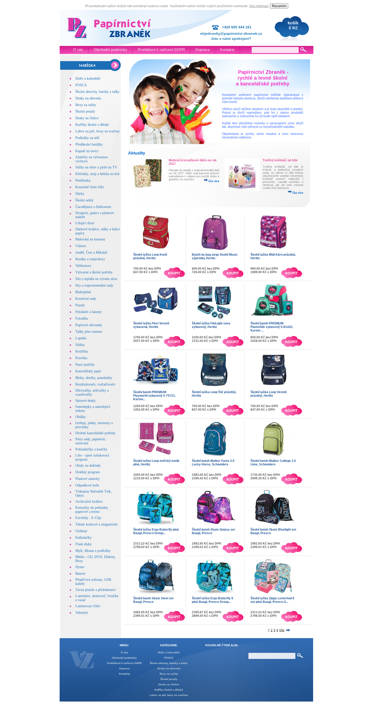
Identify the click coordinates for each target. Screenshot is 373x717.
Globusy (81, 531)
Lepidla (80, 338)
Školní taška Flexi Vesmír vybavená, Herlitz (151, 325)
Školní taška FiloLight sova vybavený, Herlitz (211, 325)
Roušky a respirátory (90, 259)
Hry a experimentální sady (94, 285)
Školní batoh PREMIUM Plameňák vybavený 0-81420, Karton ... (271, 327)
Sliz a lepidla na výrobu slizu (96, 279)
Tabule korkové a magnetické (96, 524)
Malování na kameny (90, 239)
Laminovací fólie (87, 606)
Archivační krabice (89, 501)
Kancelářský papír (88, 371)
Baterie (80, 573)
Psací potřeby (85, 364)
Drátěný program (87, 472)
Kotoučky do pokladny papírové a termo (91, 510)
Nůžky (80, 345)
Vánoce (80, 246)
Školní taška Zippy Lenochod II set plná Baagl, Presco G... (272, 600)
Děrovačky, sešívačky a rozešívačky (92, 392)
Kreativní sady (85, 299)
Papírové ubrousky (88, 325)
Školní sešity (84, 200)
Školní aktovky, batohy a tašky (97, 92)
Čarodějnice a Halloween (93, 207)
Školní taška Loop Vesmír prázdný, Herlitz (268, 393)
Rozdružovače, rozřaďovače (95, 384)
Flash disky (83, 544)
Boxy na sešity (85, 105)
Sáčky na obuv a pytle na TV (96, 167)
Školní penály (85, 111)
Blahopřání (83, 292)
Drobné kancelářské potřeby (95, 433)
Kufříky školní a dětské (92, 125)
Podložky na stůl (87, 138)
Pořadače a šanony (88, 312)
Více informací (259, 6)
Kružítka (81, 351)
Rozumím (279, 6)
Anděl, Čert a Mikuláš (91, 252)
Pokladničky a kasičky (91, 449)
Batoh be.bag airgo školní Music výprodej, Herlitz (215, 256)
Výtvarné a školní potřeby (94, 272)
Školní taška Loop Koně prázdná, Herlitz (150, 256)
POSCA (81, 85)
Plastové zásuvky (87, 479)
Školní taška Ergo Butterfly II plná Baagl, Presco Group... (212, 600)
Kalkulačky (83, 537)
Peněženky (83, 180)
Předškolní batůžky (89, 144)
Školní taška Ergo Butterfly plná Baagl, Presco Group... (156, 531)
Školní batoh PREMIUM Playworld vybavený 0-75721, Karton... (154, 395)
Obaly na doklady (88, 465)
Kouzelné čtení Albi (89, 187)
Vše (281, 630)
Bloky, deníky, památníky (93, 378)
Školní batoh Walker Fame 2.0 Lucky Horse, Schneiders (213, 462)
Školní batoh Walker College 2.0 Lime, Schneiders (273, 462)
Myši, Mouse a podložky (93, 551)
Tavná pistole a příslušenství (95, 590)
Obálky (80, 417)
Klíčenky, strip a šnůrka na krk (97, 174)
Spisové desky (85, 401)
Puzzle (80, 305)
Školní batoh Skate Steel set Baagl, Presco (153, 600)
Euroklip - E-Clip (88, 518)
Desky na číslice (86, 118)
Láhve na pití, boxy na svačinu (97, 131)
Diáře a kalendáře (87, 78)
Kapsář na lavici (86, 151)
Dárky (79, 194)
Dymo (79, 567)
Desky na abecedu (88, 98)
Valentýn (81, 613)
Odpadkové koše (87, 485)
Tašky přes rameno (88, 332)
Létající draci (84, 223)
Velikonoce (83, 266)
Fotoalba (81, 318)
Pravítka (81, 358)
